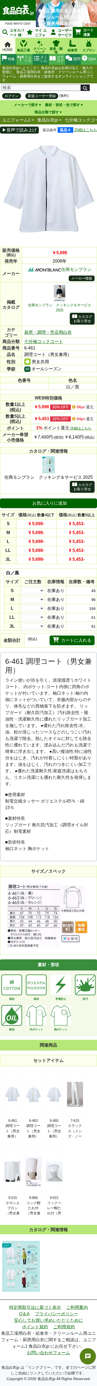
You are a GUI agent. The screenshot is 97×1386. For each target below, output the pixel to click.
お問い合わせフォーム (48, 1352)
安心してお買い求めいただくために (48, 1320)
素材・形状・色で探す (62, 105)
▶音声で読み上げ (19, 130)
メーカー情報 (81, 278)
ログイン (12, 96)
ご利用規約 (64, 1326)
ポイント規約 (35, 1326)
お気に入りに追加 (49, 503)
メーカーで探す (26, 105)
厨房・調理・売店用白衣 (48, 332)
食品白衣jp (47, 120)
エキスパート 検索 (12, 33)
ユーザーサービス (65, 32)
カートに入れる (76, 640)
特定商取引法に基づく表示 (35, 1307)
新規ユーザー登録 (42, 96)
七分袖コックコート (43, 341)
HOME (7, 50)
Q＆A (24, 1314)
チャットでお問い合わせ (88, 1356)
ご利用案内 (77, 1307)
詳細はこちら (85, 130)
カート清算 (88, 32)
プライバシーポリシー (56, 1314)
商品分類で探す (46, 112)
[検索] (85, 87)
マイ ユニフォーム (36, 33)
